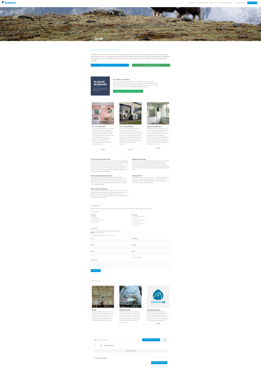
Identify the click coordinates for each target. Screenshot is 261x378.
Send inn (96, 270)
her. (108, 171)
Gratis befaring (95, 218)
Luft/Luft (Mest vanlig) (138, 216)
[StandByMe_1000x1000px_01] (158, 286)
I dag (101, 345)
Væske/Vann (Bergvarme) (139, 220)
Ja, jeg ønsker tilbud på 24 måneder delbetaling (103, 235)
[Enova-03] (100, 77)
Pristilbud (94, 216)
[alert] (130, 351)
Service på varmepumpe (98, 220)
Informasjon (95, 222)
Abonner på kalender (159, 362)
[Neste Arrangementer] (97, 346)
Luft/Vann (135, 218)
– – (103, 149)
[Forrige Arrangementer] (94, 345)
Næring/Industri (137, 222)
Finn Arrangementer (151, 339)
